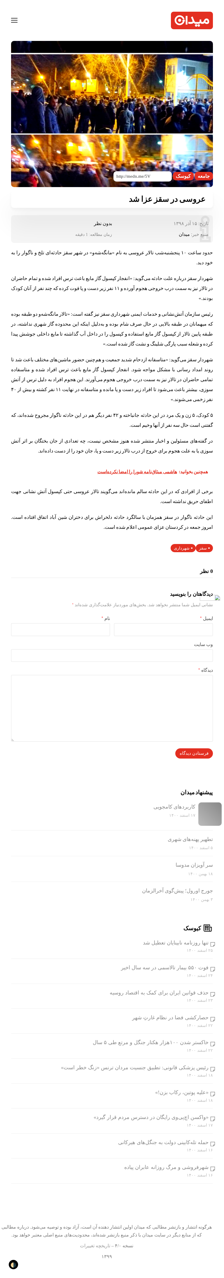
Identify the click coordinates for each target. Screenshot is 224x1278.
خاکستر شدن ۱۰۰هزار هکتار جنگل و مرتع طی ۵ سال (151, 1042)
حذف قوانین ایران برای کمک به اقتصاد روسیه (159, 993)
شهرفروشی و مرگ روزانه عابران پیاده (166, 1167)
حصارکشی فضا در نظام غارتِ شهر (170, 1017)
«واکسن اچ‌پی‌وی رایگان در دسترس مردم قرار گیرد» (151, 1117)
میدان (184, 234)
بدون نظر (103, 223)
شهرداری (182, 548)
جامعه (204, 176)
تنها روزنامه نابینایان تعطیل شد (176, 943)
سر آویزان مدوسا (194, 865)
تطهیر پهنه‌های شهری (190, 839)
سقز (203, 548)
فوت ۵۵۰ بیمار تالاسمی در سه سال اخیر (165, 967)
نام (106, 618)
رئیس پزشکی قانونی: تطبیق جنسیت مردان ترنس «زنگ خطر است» (135, 1067)
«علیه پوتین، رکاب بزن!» (182, 1092)
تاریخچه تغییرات (95, 1245)
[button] (14, 20)
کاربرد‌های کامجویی (174, 807)
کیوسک (183, 176)
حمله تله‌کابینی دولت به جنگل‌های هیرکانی (163, 1142)
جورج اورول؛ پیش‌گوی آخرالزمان (177, 891)
